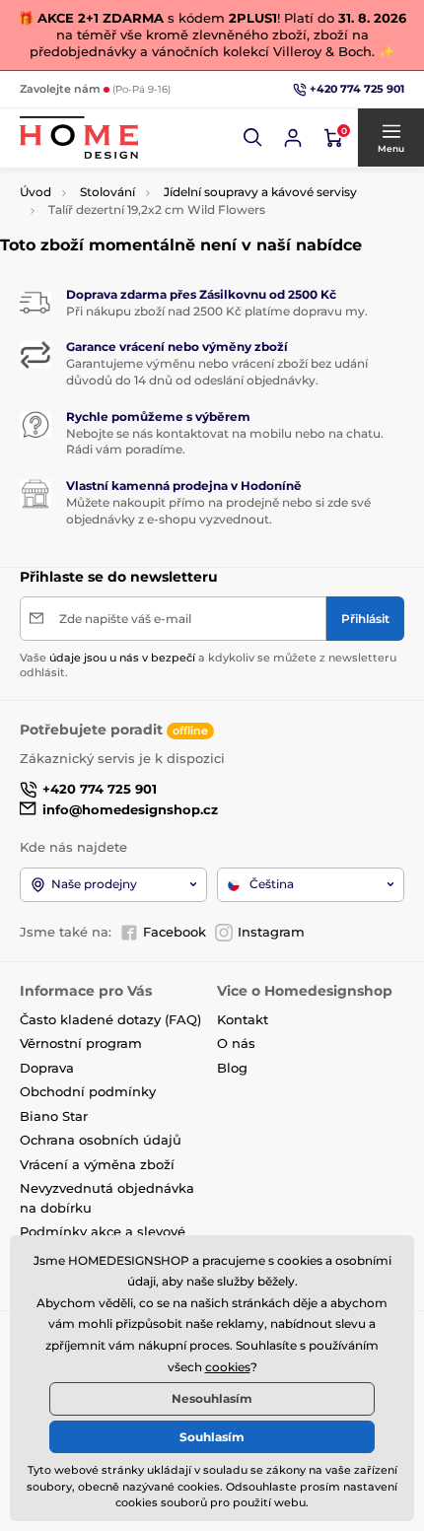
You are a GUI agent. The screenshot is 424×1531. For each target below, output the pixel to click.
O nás (236, 1043)
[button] (253, 138)
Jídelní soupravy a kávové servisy (260, 191)
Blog (232, 1068)
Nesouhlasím (212, 1398)
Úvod (35, 191)
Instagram (271, 931)
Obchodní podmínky (88, 1091)
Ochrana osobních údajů (100, 1140)
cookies (227, 1366)
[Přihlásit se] (293, 138)
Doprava (47, 1068)
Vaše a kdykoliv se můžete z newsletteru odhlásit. (208, 665)
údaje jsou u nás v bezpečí (122, 657)
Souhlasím (212, 1436)
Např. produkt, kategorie (147, 110)
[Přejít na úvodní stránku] (79, 137)
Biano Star (54, 1116)
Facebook (174, 931)
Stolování (107, 191)
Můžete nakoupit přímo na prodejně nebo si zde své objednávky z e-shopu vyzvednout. (218, 510)
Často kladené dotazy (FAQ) (110, 1019)
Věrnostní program (81, 1043)
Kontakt (242, 1019)
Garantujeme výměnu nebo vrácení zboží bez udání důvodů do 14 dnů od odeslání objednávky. (217, 371)
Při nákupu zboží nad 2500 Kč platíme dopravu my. (217, 311)
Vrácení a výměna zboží (97, 1164)
